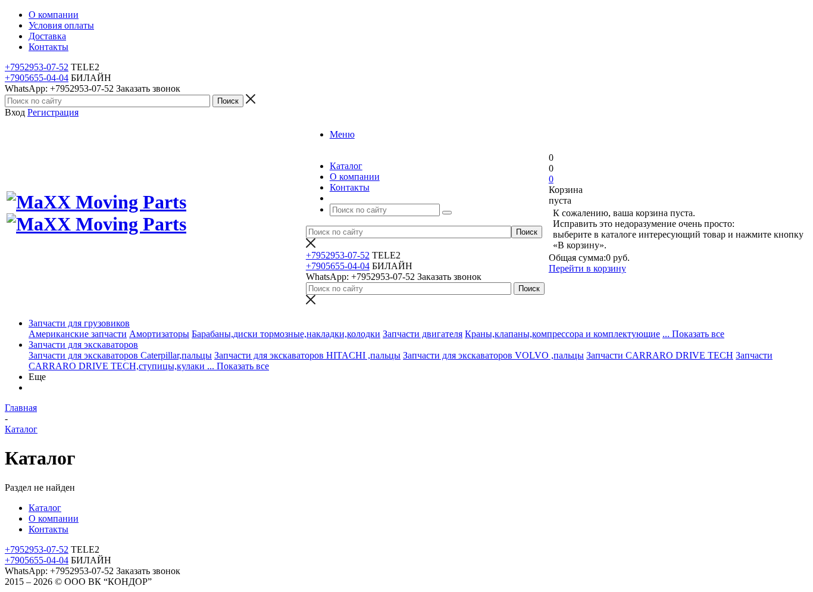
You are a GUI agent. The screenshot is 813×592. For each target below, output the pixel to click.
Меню (342, 134)
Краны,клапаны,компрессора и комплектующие (562, 334)
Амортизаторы (159, 334)
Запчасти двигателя (422, 334)
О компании (54, 518)
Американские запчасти (78, 334)
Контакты (48, 529)
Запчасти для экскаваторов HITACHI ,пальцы (307, 355)
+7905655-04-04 (36, 78)
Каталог (45, 508)
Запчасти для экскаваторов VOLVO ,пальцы (493, 355)
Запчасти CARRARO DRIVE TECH (659, 355)
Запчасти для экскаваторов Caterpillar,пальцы (120, 355)
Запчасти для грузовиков (79, 323)
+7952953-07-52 (36, 67)
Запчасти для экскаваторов (83, 344)
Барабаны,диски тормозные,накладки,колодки (286, 334)
